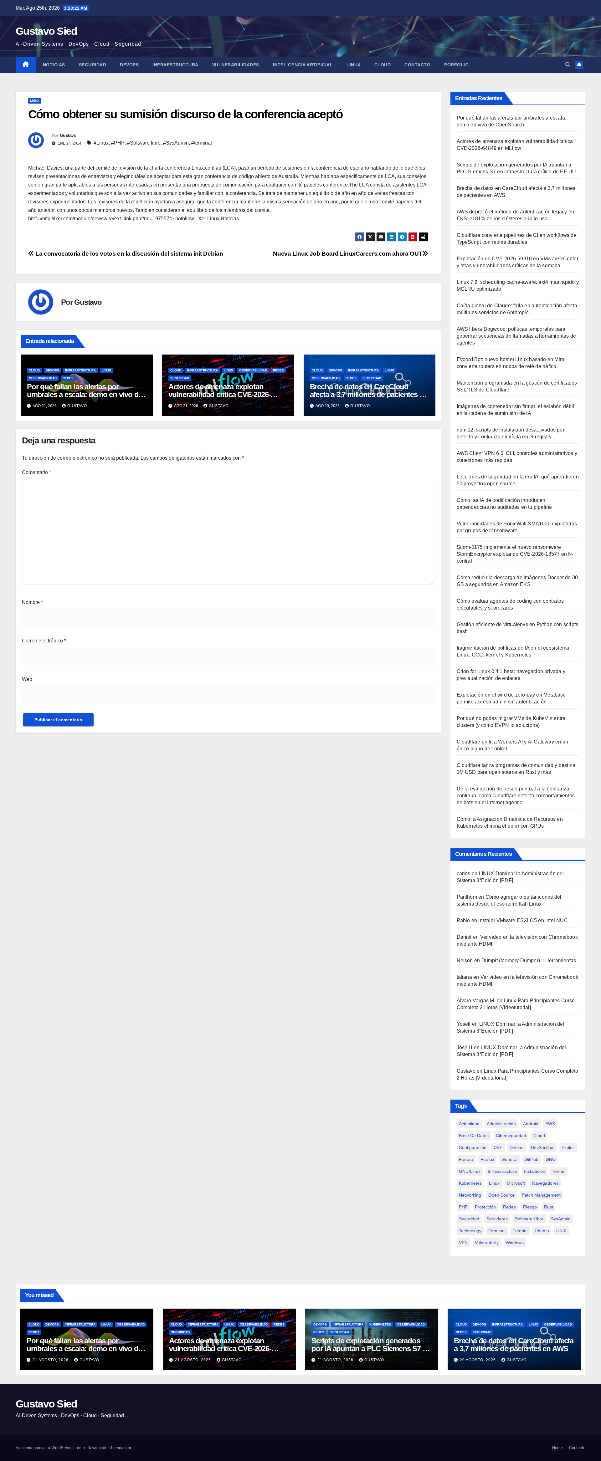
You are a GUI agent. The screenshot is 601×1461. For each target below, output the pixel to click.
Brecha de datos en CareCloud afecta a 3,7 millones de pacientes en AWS (369, 394)
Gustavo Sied (46, 31)
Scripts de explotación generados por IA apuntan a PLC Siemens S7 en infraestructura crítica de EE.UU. (370, 1348)
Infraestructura (175, 64)
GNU (550, 1159)
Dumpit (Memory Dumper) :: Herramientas (528, 960)
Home (557, 1447)
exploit (568, 1147)
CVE (498, 1147)
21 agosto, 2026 (51, 1360)
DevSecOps (542, 1147)
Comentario (36, 472)
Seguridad (92, 64)
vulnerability (487, 1242)
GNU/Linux (469, 1171)
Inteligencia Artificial (303, 64)
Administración (501, 1123)
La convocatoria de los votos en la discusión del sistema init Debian (128, 253)
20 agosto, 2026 (478, 1360)
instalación (534, 1171)
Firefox (487, 1159)
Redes (68, 378)
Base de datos (474, 1135)
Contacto (417, 64)
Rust (548, 1206)
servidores (497, 1218)
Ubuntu (542, 1230)
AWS (550, 1123)
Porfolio (456, 64)
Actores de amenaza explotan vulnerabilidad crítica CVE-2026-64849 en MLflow (219, 394)
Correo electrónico (44, 640)
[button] (567, 64)
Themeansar (120, 1447)
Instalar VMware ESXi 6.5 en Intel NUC (523, 920)
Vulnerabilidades (235, 64)
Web (27, 679)
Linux (354, 64)
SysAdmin (561, 1218)
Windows (515, 1242)
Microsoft (516, 1183)
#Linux (101, 143)
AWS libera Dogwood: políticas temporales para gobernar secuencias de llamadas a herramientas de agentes (516, 335)
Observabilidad (43, 378)
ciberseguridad (511, 1135)
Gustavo (68, 135)
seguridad (469, 1218)
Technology (470, 1230)
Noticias (54, 64)
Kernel (558, 1171)
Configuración (472, 1147)
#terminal (201, 143)
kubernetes (470, 1183)
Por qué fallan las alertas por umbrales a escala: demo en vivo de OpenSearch (84, 394)
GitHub (531, 1159)
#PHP (118, 143)
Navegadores (545, 1183)
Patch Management (541, 1195)
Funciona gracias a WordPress (44, 1447)
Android (530, 1123)
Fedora (466, 1159)
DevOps (129, 64)
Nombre (32, 602)
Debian (517, 1147)
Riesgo (530, 1206)
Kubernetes (380, 1324)
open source (501, 1195)
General (509, 1159)
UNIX (561, 1230)
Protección (485, 1206)
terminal (497, 1230)
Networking (470, 1195)
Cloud (382, 64)
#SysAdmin (176, 143)
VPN (463, 1242)
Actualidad (469, 1123)
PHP (463, 1206)
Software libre (529, 1218)
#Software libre (144, 143)
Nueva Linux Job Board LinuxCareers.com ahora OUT (347, 253)
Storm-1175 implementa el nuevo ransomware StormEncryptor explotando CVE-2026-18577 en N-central (515, 554)
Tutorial (520, 1230)
